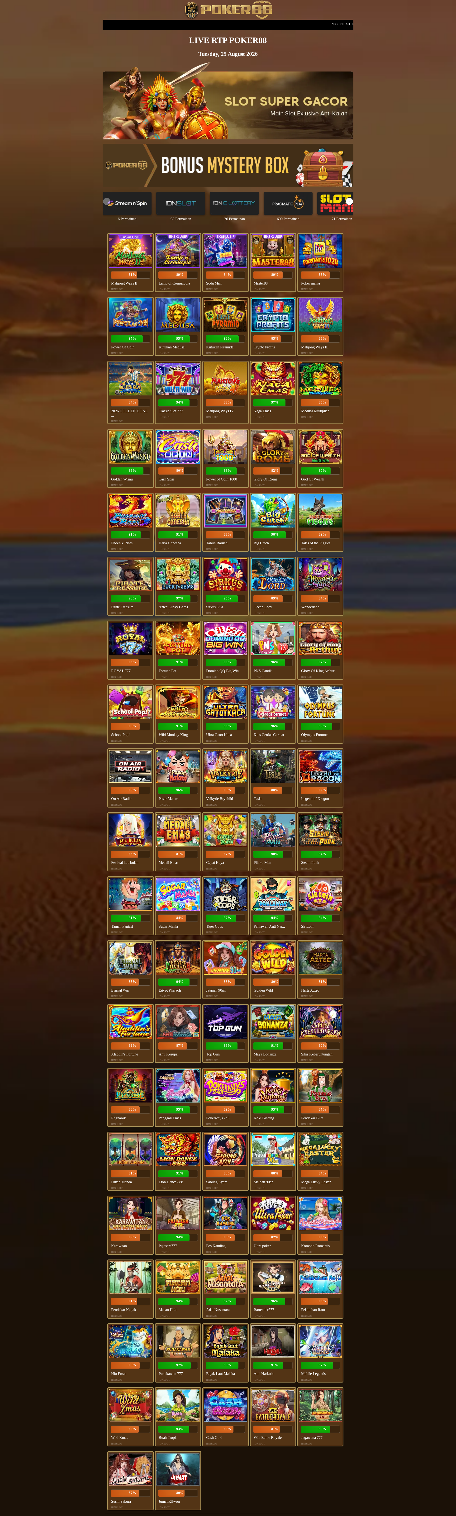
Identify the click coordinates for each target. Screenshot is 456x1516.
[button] (349, 201)
